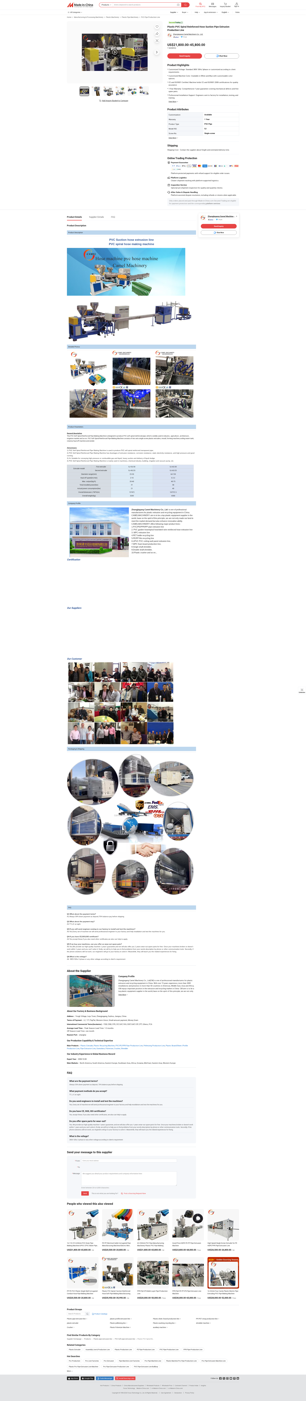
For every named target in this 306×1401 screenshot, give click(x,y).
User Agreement (166, 1393)
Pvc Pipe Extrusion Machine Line (214, 1361)
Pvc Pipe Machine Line (153, 1361)
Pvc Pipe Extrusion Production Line (116, 1366)
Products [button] (105, 4)
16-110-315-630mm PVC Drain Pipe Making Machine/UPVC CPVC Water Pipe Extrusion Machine (82, 1245)
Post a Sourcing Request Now (133, 1193)
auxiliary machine (159, 1327)
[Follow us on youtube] (231, 1378)
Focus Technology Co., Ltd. (136, 1393)
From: (78, 1161)
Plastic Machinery (112, 17)
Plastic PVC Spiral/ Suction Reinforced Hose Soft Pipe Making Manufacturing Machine (116, 1293)
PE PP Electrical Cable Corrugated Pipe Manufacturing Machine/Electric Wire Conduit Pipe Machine (116, 1245)
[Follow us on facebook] (220, 1378)
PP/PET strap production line (207, 1319)
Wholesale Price (167, 1385)
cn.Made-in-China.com (175, 1388)
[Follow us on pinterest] (234, 1378)
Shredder (124, 1048)
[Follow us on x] (224, 1378)
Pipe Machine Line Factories (129, 1361)
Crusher (117, 1048)
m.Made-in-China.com (159, 1388)
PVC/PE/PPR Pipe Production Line (129, 1045)
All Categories (75, 12)
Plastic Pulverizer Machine (119, 1327)
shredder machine (202, 1323)
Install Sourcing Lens (126, 1378)
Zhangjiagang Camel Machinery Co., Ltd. (188, 34)
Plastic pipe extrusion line (76, 1319)
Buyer (184, 12)
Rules (237, 12)
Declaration (178, 1393)
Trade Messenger (104, 1378)
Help (196, 12)
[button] (178, 5)
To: (79, 1167)
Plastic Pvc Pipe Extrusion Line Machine (83, 1366)
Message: (76, 1173)
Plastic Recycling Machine (104, 1045)
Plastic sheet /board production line (166, 1319)
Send (85, 1193)
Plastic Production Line (123, 1349)
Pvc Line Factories (92, 1361)
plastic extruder (72, 1323)
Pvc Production (74, 1361)
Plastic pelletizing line (118, 1323)
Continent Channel (181, 1385)
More (69, 1371)
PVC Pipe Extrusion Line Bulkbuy (146, 1366)
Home (69, 17)
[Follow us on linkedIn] (238, 1378)
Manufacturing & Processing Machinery (88, 17)
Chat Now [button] (223, 56)
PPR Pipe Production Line (192, 1349)
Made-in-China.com (143, 1388)
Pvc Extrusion (109, 1361)
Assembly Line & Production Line (98, 1349)
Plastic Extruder (86, 1045)
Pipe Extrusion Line (88, 1048)
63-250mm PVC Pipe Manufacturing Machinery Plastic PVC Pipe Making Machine (150, 1245)
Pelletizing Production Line (154, 1045)
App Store (73, 1378)
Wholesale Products (153, 1385)
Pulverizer (109, 1048)
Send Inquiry (184, 56)
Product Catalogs (100, 1314)
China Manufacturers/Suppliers (134, 1385)
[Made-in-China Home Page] (80, 4)
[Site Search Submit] (185, 4)
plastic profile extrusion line (120, 1319)
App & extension (210, 12)
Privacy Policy (189, 1393)
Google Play (87, 1378)
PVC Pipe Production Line (150, 17)
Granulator (100, 1048)
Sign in (236, 6)
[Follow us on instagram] (227, 1378)
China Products (116, 1385)
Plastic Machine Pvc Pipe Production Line (181, 1361)
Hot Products (104, 1385)
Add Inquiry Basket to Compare (115, 100)
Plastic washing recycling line (164, 1323)
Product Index (193, 1385)
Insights (203, 1385)
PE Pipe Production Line (146, 1349)
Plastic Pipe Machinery (130, 17)
